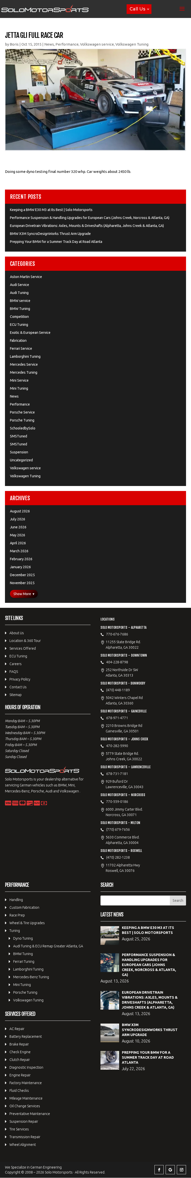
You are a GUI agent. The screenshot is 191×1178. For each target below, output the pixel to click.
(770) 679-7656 (118, 830)
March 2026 (19, 551)
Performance (67, 44)
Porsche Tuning (22, 420)
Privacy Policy (19, 679)
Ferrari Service (21, 348)
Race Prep (17, 915)
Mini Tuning (19, 388)
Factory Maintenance (25, 1083)
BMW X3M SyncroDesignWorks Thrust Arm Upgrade (50, 234)
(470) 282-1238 (118, 857)
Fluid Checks (19, 1091)
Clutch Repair (19, 1060)
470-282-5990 (117, 746)
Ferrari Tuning (23, 962)
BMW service (20, 301)
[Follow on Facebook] (159, 1169)
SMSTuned (18, 436)
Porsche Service (22, 412)
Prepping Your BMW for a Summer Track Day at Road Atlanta (56, 242)
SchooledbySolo (22, 428)
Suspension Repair (23, 1121)
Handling (16, 900)
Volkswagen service (97, 44)
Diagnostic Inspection (26, 1067)
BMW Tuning (20, 309)
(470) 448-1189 (118, 690)
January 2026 (20, 567)
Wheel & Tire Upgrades (27, 923)
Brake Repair (19, 1044)
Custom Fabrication (24, 907)
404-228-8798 (117, 662)
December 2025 (22, 575)
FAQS (13, 672)
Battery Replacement (25, 1037)
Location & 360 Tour (25, 641)
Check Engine (20, 1052)
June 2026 (18, 527)
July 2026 (17, 519)
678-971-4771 (117, 718)
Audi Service (19, 285)
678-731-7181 (117, 774)
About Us (16, 633)
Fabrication (18, 341)
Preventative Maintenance (29, 1114)
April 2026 (18, 543)
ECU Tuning (19, 325)
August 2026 (20, 511)
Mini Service (19, 380)
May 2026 (17, 535)
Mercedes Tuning (23, 372)
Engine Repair (20, 1075)
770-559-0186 (117, 802)
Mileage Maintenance (26, 1098)
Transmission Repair (24, 1137)
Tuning (14, 931)
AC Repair (16, 1029)
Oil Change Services (24, 1106)
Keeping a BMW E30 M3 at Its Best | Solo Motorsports (51, 210)
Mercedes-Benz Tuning (31, 977)
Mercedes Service (24, 364)
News (49, 44)
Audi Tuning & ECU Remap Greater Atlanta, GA (48, 946)
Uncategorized (21, 460)
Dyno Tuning (23, 938)
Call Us (137, 9)
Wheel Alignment (22, 1145)
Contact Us (18, 687)
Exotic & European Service (30, 333)
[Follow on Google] (170, 1169)
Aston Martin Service (26, 277)
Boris (14, 44)
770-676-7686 (117, 634)
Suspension (19, 452)
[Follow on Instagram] (181, 1169)
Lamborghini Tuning (25, 356)
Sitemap (15, 695)
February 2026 (21, 559)
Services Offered (22, 648)
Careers (15, 664)
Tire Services (19, 1129)
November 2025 (22, 583)
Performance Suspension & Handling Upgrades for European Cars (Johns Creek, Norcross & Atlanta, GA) (89, 218)
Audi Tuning (19, 293)
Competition (19, 317)
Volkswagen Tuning (131, 44)
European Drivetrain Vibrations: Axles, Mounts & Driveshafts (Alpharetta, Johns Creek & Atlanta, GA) (87, 226)
